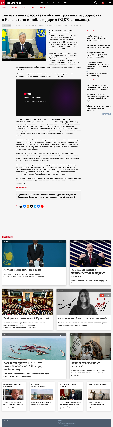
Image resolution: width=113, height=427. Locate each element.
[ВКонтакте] (24, 206)
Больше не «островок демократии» (68, 385)
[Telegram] (35, 206)
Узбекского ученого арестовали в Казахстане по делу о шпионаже (99, 108)
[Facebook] (38, 206)
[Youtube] (42, 206)
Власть (28, 25)
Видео (24, 7)
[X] (21, 206)
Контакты (6, 420)
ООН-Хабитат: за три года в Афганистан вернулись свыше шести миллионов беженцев (98, 87)
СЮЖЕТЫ (42, 7)
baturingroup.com (70, 423)
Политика (34, 25)
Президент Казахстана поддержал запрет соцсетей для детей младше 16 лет (97, 55)
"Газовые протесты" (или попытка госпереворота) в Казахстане (64, 25)
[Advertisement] (56, 223)
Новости (4, 7)
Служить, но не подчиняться (38, 385)
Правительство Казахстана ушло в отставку (97, 75)
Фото (32, 7)
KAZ (36, 3)
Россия (23, 25)
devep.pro (66, 425)
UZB (59, 3)
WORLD (66, 3)
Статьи (14, 7)
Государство (16, 25)
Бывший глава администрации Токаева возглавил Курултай (98, 46)
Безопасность (42, 25)
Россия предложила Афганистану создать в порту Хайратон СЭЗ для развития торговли (98, 65)
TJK (47, 3)
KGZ (42, 3)
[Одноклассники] (28, 206)
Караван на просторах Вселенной (12, 385)
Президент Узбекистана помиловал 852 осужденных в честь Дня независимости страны (98, 97)
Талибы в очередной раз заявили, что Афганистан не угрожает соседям (97, 38)
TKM (53, 3)
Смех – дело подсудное (97, 384)
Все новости (106, 114)
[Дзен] (31, 206)
